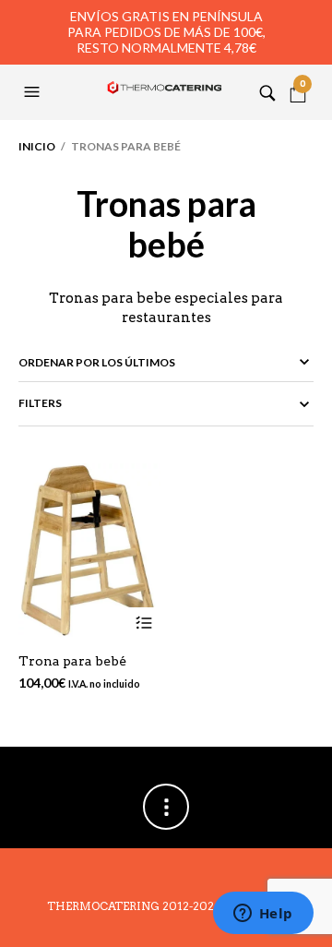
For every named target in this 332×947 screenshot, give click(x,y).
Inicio (36, 146)
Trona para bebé (72, 660)
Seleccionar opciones (144, 623)
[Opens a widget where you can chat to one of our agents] (263, 915)
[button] (34, 92)
